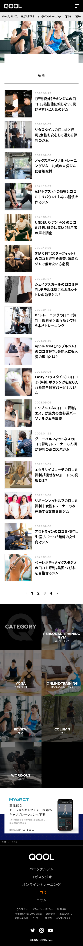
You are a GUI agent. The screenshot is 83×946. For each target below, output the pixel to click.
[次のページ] (56, 593)
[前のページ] (26, 593)
